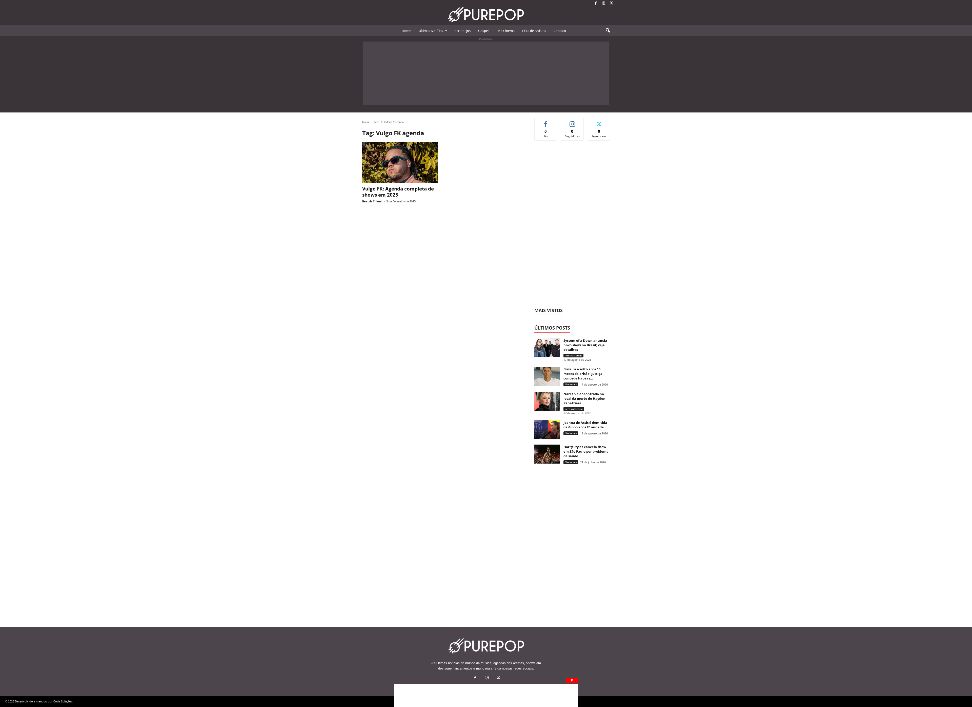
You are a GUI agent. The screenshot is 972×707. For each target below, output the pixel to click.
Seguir (572, 122)
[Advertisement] (486, 73)
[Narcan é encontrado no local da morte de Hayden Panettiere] (547, 401)
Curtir (546, 122)
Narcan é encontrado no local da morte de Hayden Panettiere (584, 398)
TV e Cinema (505, 30)
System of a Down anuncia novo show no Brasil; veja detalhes (585, 345)
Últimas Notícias (431, 30)
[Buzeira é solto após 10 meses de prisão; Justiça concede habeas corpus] (547, 376)
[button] (607, 30)
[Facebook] (596, 3)
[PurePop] (486, 15)
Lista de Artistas (534, 30)
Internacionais (573, 355)
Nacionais (571, 384)
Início (365, 122)
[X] (612, 3)
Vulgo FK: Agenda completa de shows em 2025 (398, 191)
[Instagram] (604, 3)
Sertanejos (463, 30)
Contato (560, 30)
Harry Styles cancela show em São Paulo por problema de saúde (586, 451)
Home (406, 30)
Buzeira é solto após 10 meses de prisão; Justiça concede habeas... (582, 373)
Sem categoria (574, 409)
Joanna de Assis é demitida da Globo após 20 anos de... (585, 424)
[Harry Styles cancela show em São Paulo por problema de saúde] (547, 454)
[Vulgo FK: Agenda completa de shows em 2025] (400, 162)
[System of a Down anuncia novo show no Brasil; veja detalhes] (547, 347)
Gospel (483, 30)
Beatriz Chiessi (372, 201)
